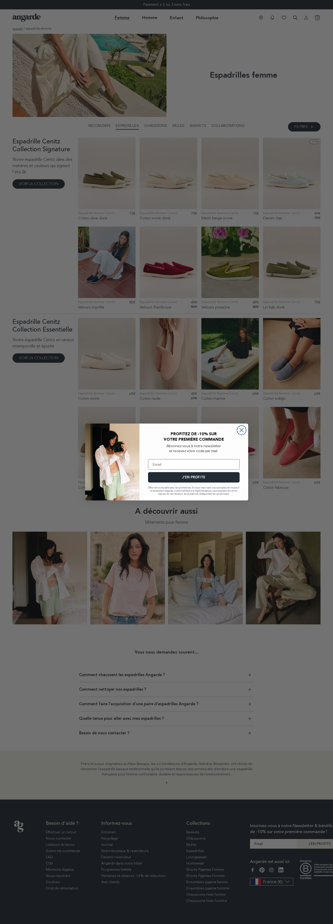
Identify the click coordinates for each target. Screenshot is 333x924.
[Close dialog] (241, 430)
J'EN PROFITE (193, 477)
